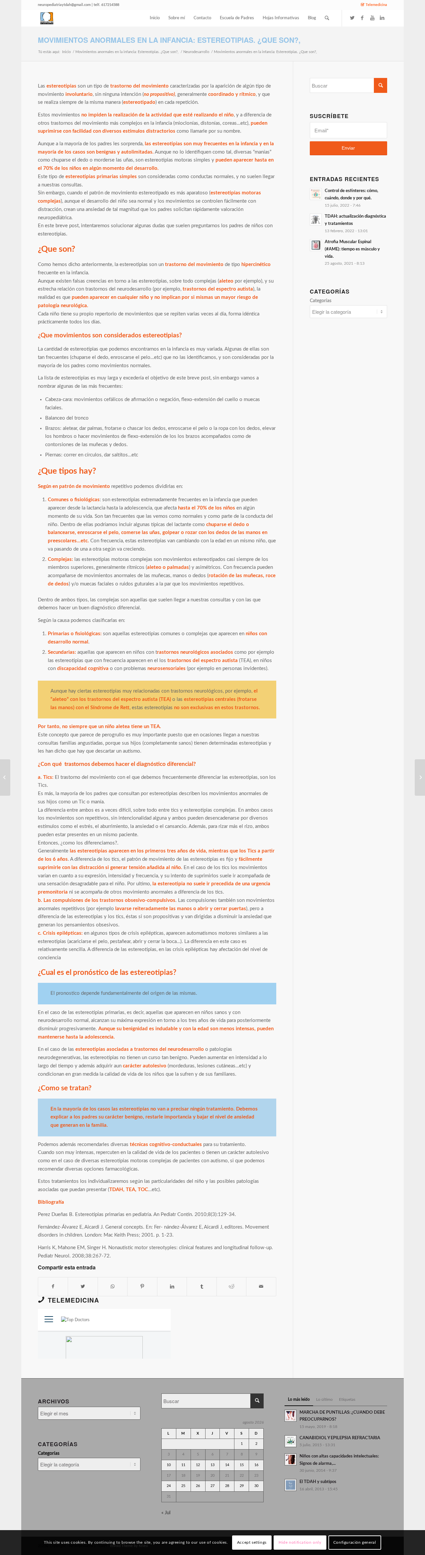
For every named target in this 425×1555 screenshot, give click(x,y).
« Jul (166, 1512)
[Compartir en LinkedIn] (172, 1286)
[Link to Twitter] (352, 18)
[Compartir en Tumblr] (201, 1286)
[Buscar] (326, 18)
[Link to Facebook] (362, 18)
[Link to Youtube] (372, 18)
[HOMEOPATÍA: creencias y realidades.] (420, 777)
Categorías (320, 301)
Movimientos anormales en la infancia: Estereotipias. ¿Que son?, (169, 39)
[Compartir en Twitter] (82, 1286)
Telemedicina (376, 5)
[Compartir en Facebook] (53, 1286)
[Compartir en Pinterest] (142, 1286)
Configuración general (354, 1542)
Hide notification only (300, 1542)
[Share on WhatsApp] (112, 1286)
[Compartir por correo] (261, 1286)
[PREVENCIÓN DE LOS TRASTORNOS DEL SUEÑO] (5, 777)
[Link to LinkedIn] (382, 18)
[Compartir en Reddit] (231, 1286)
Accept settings (252, 1542)
